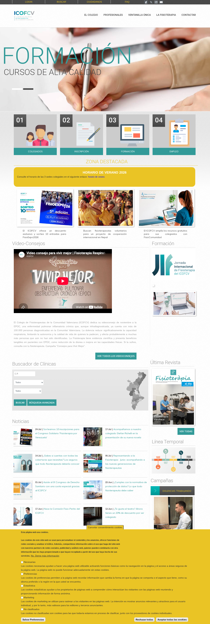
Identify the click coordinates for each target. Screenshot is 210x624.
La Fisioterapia (166, 14)
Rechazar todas (144, 619)
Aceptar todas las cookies (172, 619)
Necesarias (29, 562)
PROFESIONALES (113, 14)
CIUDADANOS (94, 1)
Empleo (174, 151)
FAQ (127, 1)
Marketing (29, 597)
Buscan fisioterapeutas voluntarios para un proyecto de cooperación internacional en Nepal (105, 234)
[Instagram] (156, 2)
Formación (128, 151)
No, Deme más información (45, 555)
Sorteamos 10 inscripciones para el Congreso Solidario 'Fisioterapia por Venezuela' (57, 433)
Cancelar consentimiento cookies (105, 527)
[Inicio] (35, 15)
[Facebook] (146, 2)
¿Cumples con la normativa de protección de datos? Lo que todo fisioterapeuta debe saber (126, 486)
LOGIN (28, 1)
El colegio (91, 14)
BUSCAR (61, 1)
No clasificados (31, 609)
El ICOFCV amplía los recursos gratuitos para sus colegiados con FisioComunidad (165, 234)
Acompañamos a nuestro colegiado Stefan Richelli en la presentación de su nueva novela (123, 433)
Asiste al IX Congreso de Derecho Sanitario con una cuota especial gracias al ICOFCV (57, 486)
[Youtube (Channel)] (161, 2)
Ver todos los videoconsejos (116, 356)
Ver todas (185, 431)
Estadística (29, 585)
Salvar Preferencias (33, 619)
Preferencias (30, 573)
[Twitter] (151, 2)
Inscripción (81, 151)
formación (67, 55)
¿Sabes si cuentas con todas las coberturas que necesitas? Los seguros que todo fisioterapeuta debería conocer (57, 459)
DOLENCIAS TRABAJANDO (177, 490)
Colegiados (35, 151)
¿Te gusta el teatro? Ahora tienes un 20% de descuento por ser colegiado (124, 512)
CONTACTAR (188, 14)
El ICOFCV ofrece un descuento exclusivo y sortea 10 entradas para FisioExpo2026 (44, 234)
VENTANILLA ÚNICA (139, 14)
